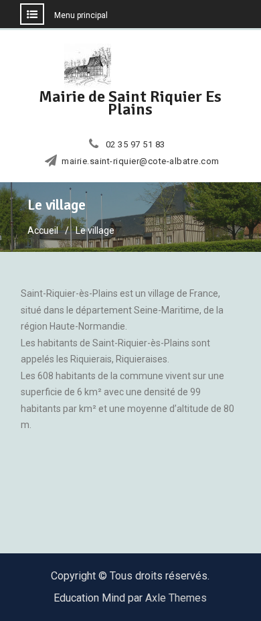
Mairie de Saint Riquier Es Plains (130, 102)
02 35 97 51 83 (135, 144)
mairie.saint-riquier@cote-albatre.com (141, 161)
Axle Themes (176, 598)
